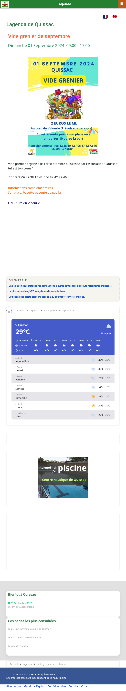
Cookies (73, 686)
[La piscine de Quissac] (63, 477)
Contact (86, 686)
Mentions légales (34, 686)
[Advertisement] (63, 248)
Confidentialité (57, 686)
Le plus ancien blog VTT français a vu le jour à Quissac (37, 291)
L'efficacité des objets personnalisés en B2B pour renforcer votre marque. (47, 296)
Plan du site (13, 686)
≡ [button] (122, 3)
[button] (105, 16)
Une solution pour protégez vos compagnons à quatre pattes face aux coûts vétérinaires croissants (60, 285)
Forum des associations (21, 606)
